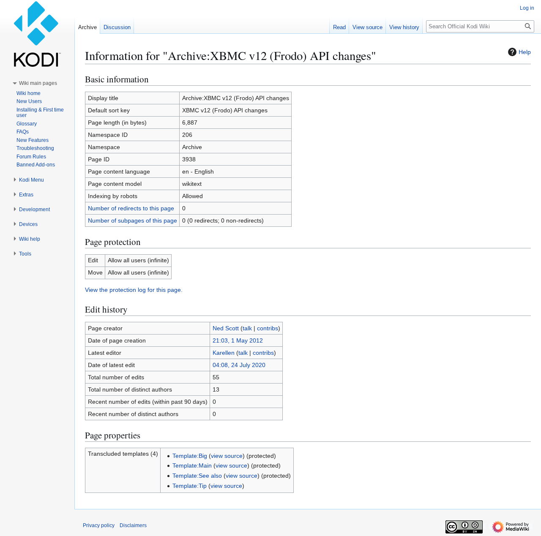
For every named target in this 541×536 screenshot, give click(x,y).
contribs (267, 328)
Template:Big (189, 455)
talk (247, 328)
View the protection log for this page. (134, 289)
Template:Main (192, 465)
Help (525, 52)
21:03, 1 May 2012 (238, 340)
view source (227, 455)
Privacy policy (99, 525)
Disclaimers (133, 525)
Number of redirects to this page (131, 208)
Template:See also (197, 475)
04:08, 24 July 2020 (239, 365)
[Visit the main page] (37, 34)
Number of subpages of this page (132, 220)
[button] (38, 83)
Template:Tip (189, 485)
